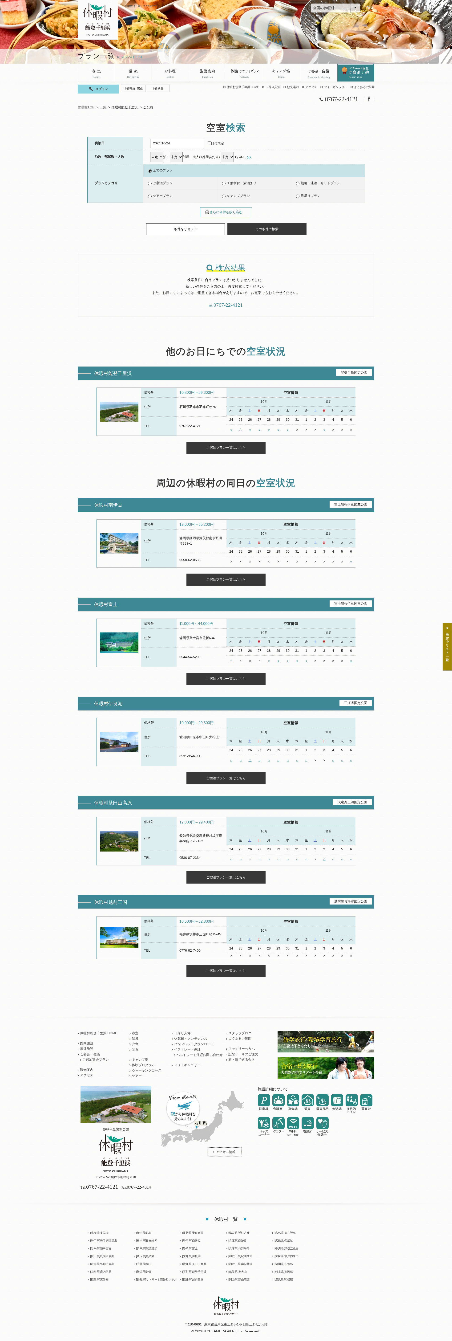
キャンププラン (238, 196)
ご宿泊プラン (163, 183)
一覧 (103, 107)
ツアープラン (163, 196)
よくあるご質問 (364, 87)
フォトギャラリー (335, 87)
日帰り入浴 (273, 87)
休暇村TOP (86, 107)
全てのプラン (163, 170)
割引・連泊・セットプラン (320, 183)
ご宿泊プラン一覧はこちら (226, 447)
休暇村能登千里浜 (124, 107)
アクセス (311, 87)
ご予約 (148, 107)
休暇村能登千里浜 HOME (243, 87)
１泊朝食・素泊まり (241, 183)
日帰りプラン (310, 196)
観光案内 (293, 87)
